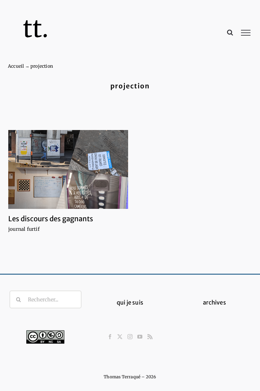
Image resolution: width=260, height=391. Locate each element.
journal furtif (24, 229)
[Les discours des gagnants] (68, 169)
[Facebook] (110, 336)
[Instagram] (130, 336)
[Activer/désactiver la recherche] (230, 32)
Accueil (16, 66)
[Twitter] (119, 336)
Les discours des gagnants (50, 218)
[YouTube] (139, 336)
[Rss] (150, 336)
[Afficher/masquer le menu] (246, 33)
